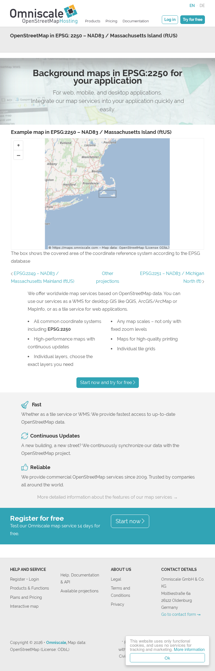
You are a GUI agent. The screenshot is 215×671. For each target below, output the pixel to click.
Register (18, 579)
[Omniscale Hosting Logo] (44, 13)
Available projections (79, 590)
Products (92, 21)
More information (189, 649)
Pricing (111, 21)
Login (34, 579)
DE (202, 5)
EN (192, 5)
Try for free (192, 19)
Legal (116, 579)
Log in (170, 19)
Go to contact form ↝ (180, 614)
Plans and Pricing (26, 597)
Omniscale (56, 642)
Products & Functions (29, 588)
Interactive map (24, 606)
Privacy (117, 604)
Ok (167, 658)
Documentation (136, 21)
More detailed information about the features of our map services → (107, 497)
